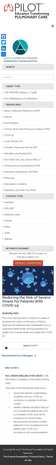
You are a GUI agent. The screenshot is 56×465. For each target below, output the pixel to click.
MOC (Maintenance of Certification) (20, 98)
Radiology (9, 178)
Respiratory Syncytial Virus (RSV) (20, 190)
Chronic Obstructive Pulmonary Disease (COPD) (27, 129)
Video (7, 233)
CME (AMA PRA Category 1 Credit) (20, 92)
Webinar (8, 239)
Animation (9, 202)
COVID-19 (9, 135)
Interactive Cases (12, 214)
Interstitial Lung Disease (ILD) (18, 153)
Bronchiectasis (11, 123)
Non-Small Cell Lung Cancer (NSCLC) (22, 159)
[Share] (4, 54)
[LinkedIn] (4, 48)
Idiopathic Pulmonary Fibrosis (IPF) (20, 147)
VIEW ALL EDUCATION (28, 263)
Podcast (8, 220)
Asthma (7, 117)
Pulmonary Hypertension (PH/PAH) (21, 172)
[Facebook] (4, 36)
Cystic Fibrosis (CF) (13, 141)
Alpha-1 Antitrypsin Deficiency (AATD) (22, 111)
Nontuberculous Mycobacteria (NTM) (22, 166)
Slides (7, 227)
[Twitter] (4, 42)
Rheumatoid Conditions (15, 184)
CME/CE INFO (12, 368)
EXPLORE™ (9, 208)
